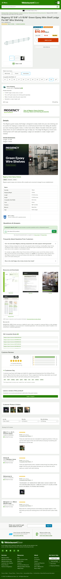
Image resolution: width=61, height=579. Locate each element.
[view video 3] (20, 410)
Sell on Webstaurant (38, 566)
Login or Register (31, 396)
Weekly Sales (20, 561)
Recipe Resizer (4, 564)
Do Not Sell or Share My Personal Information (44, 573)
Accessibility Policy (28, 573)
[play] (30, 159)
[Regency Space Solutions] (12, 111)
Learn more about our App (46, 535)
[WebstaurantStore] (20, 542)
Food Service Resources (23, 564)
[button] (11, 58)
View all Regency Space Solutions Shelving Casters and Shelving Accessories (36, 111)
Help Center (54, 558)
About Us (36, 557)
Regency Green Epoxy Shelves (12, 177)
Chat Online (53, 563)
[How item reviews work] (21, 365)
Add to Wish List (46, 47)
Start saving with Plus (18, 535)
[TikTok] (14, 550)
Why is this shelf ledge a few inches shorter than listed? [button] (19, 261)
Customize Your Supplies (7, 563)
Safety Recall (20, 568)
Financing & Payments (39, 563)
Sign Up (49, 525)
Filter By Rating (44, 419)
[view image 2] (13, 410)
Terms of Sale (4, 573)
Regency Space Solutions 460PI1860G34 (12, 346)
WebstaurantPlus (5, 557)
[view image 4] (27, 410)
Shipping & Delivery (55, 565)
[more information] (22, 88)
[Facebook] (10, 550)
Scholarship (37, 564)
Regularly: (37, 29)
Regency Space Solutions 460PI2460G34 (12, 344)
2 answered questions (20, 24)
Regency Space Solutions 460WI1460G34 (12, 341)
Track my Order (54, 561)
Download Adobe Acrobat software (34, 319)
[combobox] (30, 6)
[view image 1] (22, 448)
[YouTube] (6, 550)
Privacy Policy (44, 234)
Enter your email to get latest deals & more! (16, 525)
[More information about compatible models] (18, 334)
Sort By (4, 419)
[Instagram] (2, 550)
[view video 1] (6, 410)
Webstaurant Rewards (6, 559)
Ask (54, 231)
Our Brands (37, 559)
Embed (14, 179)
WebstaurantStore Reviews (23, 566)
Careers (36, 561)
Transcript (10, 179)
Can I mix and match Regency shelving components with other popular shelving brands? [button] (28, 243)
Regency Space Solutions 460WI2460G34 (12, 337)
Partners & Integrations (6, 566)
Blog (18, 557)
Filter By (23, 419)
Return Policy (37, 568)
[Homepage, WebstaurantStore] (30, 3)
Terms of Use (37, 234)
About (5, 179)
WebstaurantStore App (6, 561)
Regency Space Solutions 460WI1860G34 (12, 339)
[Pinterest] (18, 550)
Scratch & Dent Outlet (22, 559)
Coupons (19, 563)
